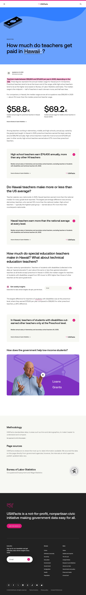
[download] (74, 154)
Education (10, 39)
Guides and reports (68, 553)
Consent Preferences (56, 590)
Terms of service (33, 590)
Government (47, 566)
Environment (47, 563)
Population (47, 575)
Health (45, 572)
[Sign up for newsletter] (70, 288)
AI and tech (66, 575)
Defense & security (49, 553)
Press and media (67, 572)
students (38, 299)
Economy (46, 556)
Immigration (47, 569)
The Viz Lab (66, 556)
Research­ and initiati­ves (69, 563)
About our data (67, 566)
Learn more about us (14, 526)
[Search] (81, 4)
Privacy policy (44, 590)
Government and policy (69, 569)
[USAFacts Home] (43, 4)
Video (64, 550)
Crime (45, 550)
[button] (33, 51)
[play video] (43, 374)
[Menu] (4, 5)
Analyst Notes (66, 559)
